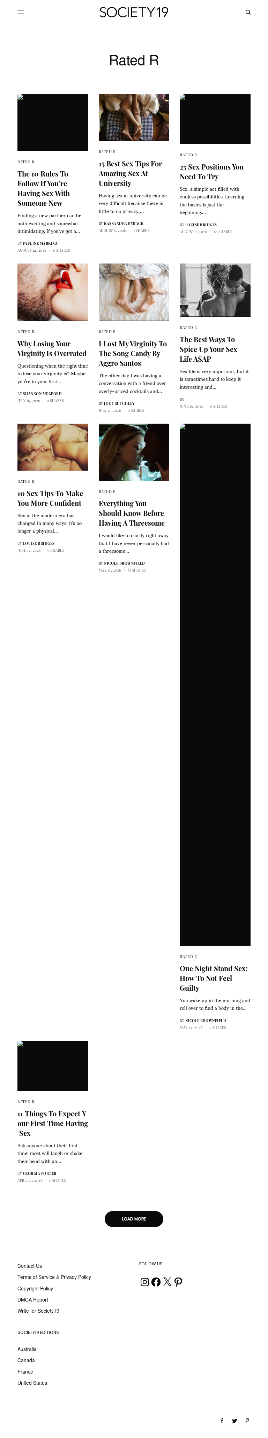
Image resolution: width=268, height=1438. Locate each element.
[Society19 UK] (134, 12)
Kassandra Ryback (123, 223)
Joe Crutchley (119, 403)
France (25, 1371)
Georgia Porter (40, 1173)
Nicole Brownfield (124, 563)
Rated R (26, 161)
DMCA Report (32, 1299)
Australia (27, 1348)
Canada (26, 1360)
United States (32, 1382)
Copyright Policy (35, 1288)
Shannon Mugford (42, 393)
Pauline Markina (40, 243)
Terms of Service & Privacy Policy (54, 1276)
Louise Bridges (201, 224)
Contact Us (29, 1265)
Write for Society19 (38, 1310)
